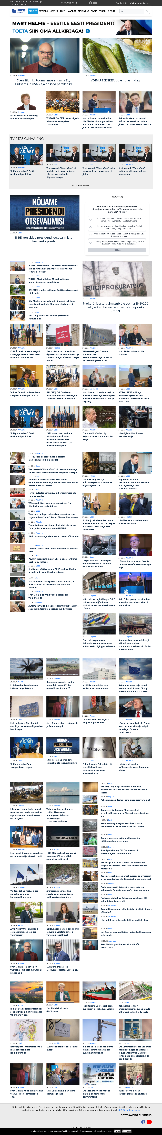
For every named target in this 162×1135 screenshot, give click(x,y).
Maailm (129, 430)
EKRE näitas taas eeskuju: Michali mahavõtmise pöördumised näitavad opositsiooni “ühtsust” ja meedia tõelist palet (59, 439)
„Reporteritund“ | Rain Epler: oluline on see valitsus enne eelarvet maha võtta (97, 563)
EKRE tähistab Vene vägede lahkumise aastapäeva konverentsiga (96, 1093)
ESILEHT (33, 11)
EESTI (62, 11)
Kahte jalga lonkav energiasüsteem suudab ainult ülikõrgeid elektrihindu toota (134, 1008)
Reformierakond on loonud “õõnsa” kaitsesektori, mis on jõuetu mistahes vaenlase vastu (135, 121)
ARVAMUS (43, 11)
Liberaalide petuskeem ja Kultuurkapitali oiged (124, 920)
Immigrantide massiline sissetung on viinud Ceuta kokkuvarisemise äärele (59, 894)
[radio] (117, 219)
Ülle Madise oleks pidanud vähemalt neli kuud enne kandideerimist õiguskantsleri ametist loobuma (51, 304)
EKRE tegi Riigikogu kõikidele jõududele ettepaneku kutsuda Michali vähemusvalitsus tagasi (124, 789)
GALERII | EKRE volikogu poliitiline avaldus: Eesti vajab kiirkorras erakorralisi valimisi (61, 395)
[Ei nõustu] (159, 1131)
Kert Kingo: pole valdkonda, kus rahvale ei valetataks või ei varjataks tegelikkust (62, 931)
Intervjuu (94, 389)
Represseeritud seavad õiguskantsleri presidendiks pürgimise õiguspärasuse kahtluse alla (125, 813)
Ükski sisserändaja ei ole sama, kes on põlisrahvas (53, 536)
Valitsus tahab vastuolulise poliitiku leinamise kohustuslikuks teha (24, 894)
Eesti (56, 115)
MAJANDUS (83, 11)
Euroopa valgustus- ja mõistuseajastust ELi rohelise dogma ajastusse (97, 482)
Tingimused (126, 1131)
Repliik (57, 348)
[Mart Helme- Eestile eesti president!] (81, 27)
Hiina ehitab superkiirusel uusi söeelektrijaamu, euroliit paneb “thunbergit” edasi (26, 1011)
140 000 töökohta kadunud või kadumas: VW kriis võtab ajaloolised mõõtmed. (61, 856)
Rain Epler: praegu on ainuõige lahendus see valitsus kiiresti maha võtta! (134, 602)
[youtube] (95, 3)
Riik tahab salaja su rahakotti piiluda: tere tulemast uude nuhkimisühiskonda (98, 1049)
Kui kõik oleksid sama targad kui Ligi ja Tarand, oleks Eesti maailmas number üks (25, 354)
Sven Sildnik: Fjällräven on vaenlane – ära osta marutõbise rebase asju (26, 969)
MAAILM (71, 11)
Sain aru (117, 1131)
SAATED (54, 11)
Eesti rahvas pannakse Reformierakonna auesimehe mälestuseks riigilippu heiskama (99, 643)
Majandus (94, 348)
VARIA (94, 11)
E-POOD (112, 11)
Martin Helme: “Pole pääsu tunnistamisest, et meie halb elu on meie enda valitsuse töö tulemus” (51, 584)
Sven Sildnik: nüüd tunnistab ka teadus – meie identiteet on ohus (26, 1093)
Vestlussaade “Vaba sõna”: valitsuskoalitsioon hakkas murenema (132, 171)
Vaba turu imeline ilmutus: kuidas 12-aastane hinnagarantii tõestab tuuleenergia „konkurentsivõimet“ (60, 815)
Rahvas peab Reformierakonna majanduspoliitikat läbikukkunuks (26, 1049)
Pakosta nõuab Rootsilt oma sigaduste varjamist (125, 800)
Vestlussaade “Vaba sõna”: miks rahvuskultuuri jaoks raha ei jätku (99, 171)
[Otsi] (147, 11)
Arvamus (21, 75)
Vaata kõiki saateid (81, 185)
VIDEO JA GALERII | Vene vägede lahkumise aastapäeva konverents (62, 121)
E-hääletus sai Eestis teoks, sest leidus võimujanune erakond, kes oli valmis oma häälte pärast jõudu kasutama (53, 482)
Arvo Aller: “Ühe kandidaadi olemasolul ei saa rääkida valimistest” (24, 931)
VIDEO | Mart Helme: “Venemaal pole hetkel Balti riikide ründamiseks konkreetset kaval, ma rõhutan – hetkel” (53, 268)
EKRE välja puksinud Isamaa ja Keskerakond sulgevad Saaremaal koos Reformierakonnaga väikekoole (124, 865)
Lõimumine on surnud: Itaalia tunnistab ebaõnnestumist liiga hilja (135, 564)
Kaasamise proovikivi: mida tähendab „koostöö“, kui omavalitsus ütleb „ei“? (60, 685)
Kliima (92, 476)
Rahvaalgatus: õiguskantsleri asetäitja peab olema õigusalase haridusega (26, 726)
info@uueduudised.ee (139, 3)
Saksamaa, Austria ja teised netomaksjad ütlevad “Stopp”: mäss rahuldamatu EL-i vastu (134, 688)
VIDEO (102, 11)
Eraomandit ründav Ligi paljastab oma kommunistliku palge (98, 436)
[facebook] (91, 3)
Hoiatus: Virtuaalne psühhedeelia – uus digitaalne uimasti (134, 767)
